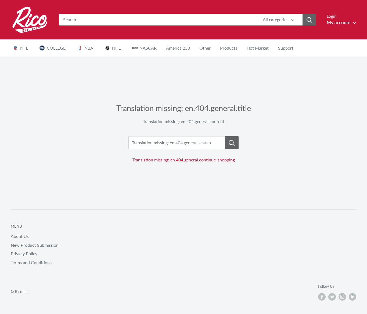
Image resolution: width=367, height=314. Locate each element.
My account (339, 22)
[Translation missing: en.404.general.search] (232, 142)
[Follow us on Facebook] (322, 296)
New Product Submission (35, 244)
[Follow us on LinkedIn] (352, 296)
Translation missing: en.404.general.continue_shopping (183, 159)
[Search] (309, 19)
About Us (20, 236)
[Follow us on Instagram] (342, 296)
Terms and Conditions (31, 262)
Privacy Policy (24, 253)
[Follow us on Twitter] (332, 296)
